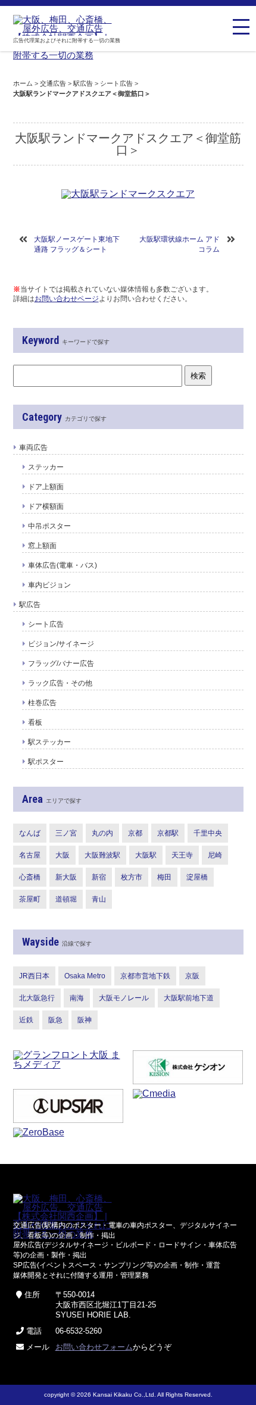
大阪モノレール (124, 998)
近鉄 (26, 1020)
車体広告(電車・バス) (62, 565)
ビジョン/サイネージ (61, 644)
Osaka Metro (84, 976)
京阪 (192, 976)
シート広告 (46, 624)
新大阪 (66, 877)
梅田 (164, 877)
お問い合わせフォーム (94, 1347)
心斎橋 (29, 877)
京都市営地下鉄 (145, 976)
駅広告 (29, 604)
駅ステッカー (49, 742)
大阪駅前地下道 (189, 998)
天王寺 (182, 855)
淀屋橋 (197, 877)
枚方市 (131, 877)
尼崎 (215, 855)
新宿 (99, 877)
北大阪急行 (37, 998)
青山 (99, 899)
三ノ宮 (66, 833)
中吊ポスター (49, 526)
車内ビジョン (49, 585)
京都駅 (168, 833)
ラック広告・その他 (60, 683)
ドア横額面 (46, 506)
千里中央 (207, 833)
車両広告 (33, 447)
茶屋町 (29, 899)
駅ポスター (46, 762)
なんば (29, 833)
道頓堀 (66, 899)
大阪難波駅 (102, 855)
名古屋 (29, 855)
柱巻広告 (42, 703)
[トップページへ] (65, 25)
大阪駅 (146, 855)
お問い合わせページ (67, 299)
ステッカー (46, 467)
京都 (135, 833)
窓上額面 (42, 546)
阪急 (55, 1020)
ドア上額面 (46, 487)
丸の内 (102, 833)
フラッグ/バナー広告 (61, 663)
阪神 (84, 1020)
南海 (77, 998)
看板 (35, 722)
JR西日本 (34, 976)
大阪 (62, 855)
